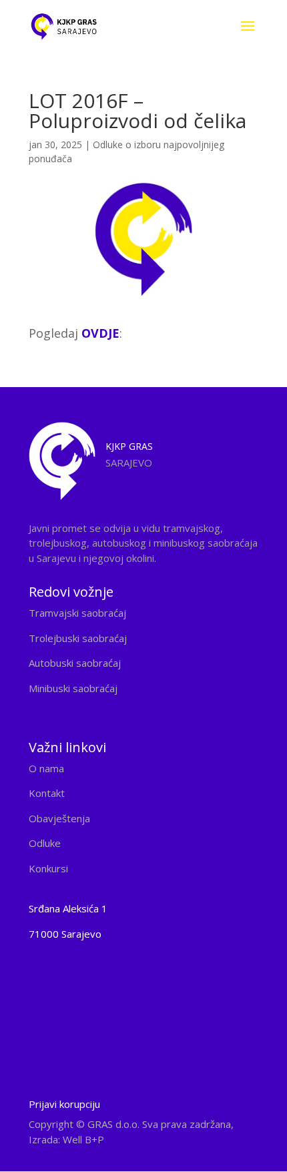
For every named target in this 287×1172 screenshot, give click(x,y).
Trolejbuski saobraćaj (78, 638)
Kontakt (47, 793)
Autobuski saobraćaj (75, 662)
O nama (46, 768)
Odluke (45, 843)
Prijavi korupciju (64, 1104)
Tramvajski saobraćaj (77, 612)
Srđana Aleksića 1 (68, 908)
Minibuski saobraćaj (73, 688)
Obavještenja (59, 818)
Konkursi (48, 868)
